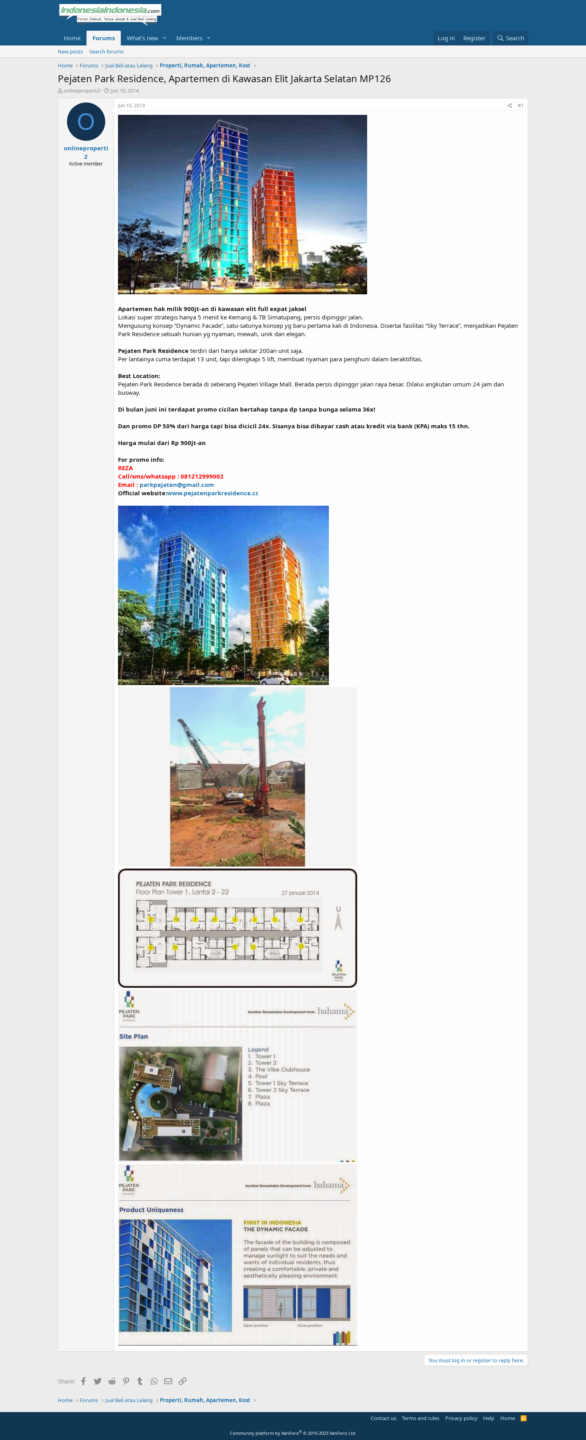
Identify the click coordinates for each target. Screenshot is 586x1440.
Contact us (383, 1418)
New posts (70, 51)
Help (488, 1418)
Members (189, 38)
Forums (103, 38)
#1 (521, 105)
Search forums (106, 51)
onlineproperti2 (81, 90)
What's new (142, 38)
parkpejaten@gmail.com (177, 485)
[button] (164, 38)
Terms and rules (420, 1418)
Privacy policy (461, 1418)
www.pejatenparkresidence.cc (213, 493)
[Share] (510, 105)
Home (72, 38)
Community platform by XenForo (293, 1433)
